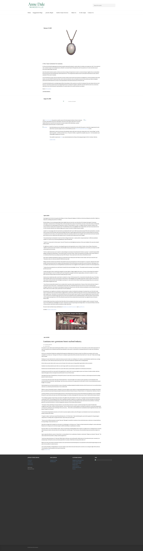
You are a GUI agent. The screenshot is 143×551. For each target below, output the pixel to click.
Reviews (74, 468)
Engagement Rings (53, 460)
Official (77, 128)
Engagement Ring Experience (78, 460)
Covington (30, 461)
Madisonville (30, 463)
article (61, 137)
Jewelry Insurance (75, 465)
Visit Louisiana (48, 88)
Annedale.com (65, 306)
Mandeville (30, 460)
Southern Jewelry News (51, 309)
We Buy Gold (75, 464)
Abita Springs (30, 464)
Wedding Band (53, 461)
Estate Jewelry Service (76, 467)
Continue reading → (47, 91)
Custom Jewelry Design (76, 461)
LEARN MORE (52, 139)
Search (113, 5)
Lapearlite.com (81, 306)
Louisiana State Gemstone (83, 128)
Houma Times (47, 449)
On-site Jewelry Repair (76, 463)
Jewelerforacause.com (72, 306)
